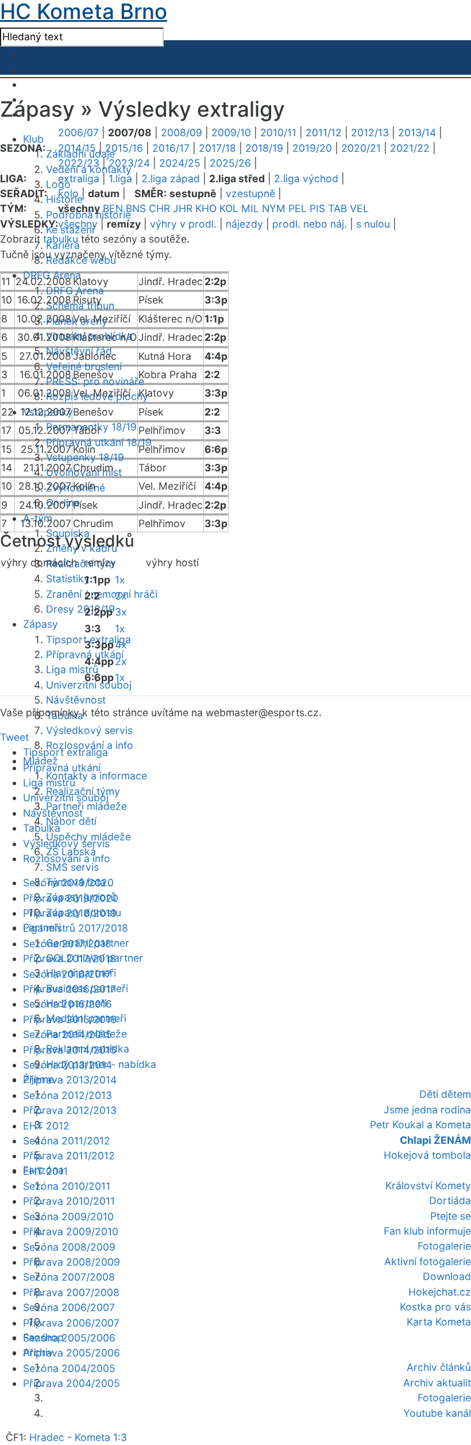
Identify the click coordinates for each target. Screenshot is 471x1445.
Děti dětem (445, 1094)
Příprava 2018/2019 (70, 913)
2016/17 (171, 148)
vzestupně (250, 193)
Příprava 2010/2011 (69, 1201)
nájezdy (244, 224)
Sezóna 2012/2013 (67, 1095)
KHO (206, 208)
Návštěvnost (76, 700)
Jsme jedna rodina (427, 1110)
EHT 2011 (45, 1171)
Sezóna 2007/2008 (69, 1277)
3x (121, 612)
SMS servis (72, 867)
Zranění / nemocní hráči (101, 594)
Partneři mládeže (86, 806)
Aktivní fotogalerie (427, 1261)
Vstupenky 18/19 (85, 457)
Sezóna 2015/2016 (67, 1004)
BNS (136, 208)
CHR (159, 208)
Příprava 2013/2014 (70, 1080)
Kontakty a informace (96, 776)
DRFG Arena (75, 291)
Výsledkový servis (89, 730)
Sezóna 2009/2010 (68, 1216)
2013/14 (417, 132)
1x (120, 580)
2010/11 (278, 132)
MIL (250, 208)
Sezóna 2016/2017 (67, 974)
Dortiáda (450, 1200)
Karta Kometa (439, 1322)
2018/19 (264, 148)
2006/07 (78, 132)
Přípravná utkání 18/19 (99, 442)
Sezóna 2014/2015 (67, 1034)
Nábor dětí (71, 821)
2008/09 (181, 132)
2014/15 (77, 148)
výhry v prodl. (183, 224)
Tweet (14, 737)
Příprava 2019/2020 (70, 898)
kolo (68, 193)
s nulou (373, 224)
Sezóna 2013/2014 (67, 1065)
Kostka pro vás (435, 1307)
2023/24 (129, 163)
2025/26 (230, 163)
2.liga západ (170, 178)
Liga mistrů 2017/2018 (75, 928)
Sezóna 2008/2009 (69, 1247)
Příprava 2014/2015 (70, 1050)
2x (121, 596)
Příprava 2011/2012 (69, 1156)
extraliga (78, 178)
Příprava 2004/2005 (71, 1383)
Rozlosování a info (66, 858)
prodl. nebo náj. (309, 224)
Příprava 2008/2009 (71, 1262)
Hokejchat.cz (439, 1292)
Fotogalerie (444, 1246)
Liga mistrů (72, 669)
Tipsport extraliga (65, 752)
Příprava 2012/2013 (70, 1110)
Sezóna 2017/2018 (67, 943)
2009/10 (231, 132)
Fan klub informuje (427, 1231)
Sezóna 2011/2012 (66, 1141)
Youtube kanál (437, 1413)
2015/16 (124, 148)
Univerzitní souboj (66, 797)
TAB (337, 208)
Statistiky (68, 578)
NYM (273, 208)
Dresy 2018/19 (80, 609)
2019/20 (312, 148)
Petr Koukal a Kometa (420, 1125)
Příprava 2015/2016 (70, 1019)
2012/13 (370, 132)
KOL (228, 208)
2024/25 (179, 163)
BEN (113, 208)
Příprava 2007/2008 (71, 1292)
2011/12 (324, 132)
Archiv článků (439, 1367)
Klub (33, 139)
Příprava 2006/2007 (71, 1323)
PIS (317, 208)
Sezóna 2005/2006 (69, 1338)
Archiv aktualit (437, 1383)
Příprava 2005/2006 (71, 1353)
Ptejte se (450, 1216)
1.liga (120, 178)
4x (121, 645)
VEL (359, 208)
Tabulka (41, 828)
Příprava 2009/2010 (70, 1231)
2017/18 (217, 148)
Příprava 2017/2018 (69, 958)
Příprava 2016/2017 (69, 989)
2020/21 (361, 148)
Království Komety (428, 1185)
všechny (78, 224)
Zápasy (40, 624)
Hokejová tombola (427, 1155)
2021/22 (410, 148)
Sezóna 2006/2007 (69, 1307)
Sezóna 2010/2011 (66, 1186)
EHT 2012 (46, 1126)
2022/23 (78, 163)
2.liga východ (306, 178)
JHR (182, 208)
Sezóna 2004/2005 (69, 1368)
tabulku (60, 239)
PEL (297, 208)
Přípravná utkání (62, 768)
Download (447, 1276)
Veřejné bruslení (84, 366)
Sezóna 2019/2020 (68, 883)
